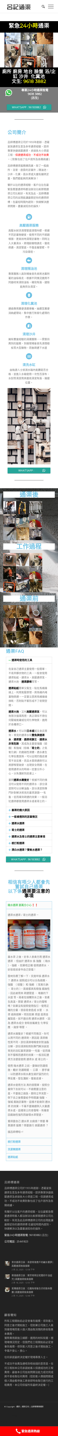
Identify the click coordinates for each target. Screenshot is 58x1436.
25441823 (22, 1241)
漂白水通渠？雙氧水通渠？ (27, 849)
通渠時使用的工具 (22, 660)
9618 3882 (34, 81)
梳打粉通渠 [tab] (14, 1141)
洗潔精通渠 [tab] (14, 1149)
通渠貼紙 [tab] (13, 1157)
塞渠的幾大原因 (21, 810)
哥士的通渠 (18, 829)
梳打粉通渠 (18, 843)
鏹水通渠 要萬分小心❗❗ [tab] (23, 905)
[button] (29, 426)
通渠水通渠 (18, 823)
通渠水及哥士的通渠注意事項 (28, 836)
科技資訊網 (6, 1422)
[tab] (29, 660)
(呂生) (35, 98)
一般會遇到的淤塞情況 (24, 816)
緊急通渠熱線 (30, 1431)
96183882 (35, 1235)
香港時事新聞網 (9, 1415)
